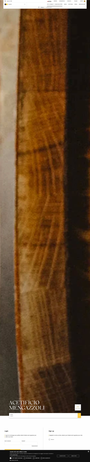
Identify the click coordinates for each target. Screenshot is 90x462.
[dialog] (45, 456)
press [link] (76, 4)
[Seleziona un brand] (24, 4)
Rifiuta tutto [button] (74, 456)
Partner (55, 1)
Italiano (75, 1)
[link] (82, 1)
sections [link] (70, 4)
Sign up (52, 439)
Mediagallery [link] (82, 4)
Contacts (69, 1)
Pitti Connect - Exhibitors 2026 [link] (54, 4)
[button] (32, 460)
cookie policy (15, 454)
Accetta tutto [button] (62, 456)
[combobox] (88, 451)
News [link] (65, 4)
